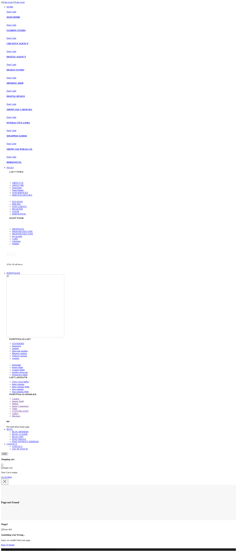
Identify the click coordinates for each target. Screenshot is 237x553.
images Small (18, 401)
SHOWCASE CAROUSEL (19, 109)
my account (17, 236)
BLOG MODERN (20, 432)
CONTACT (12, 444)
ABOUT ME (18, 185)
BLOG (10, 429)
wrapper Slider (18, 370)
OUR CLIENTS (19, 206)
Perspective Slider (20, 375)
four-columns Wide (20, 392)
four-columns (18, 389)
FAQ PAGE (17, 201)
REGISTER (17, 209)
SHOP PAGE (18, 229)
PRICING (16, 204)
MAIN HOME (13, 17)
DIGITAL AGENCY (16, 57)
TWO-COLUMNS (20, 382)
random (15, 348)
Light (14, 12)
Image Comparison (20, 406)
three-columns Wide (20, 387)
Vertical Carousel (19, 356)
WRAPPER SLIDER (17, 136)
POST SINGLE (19, 439)
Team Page (17, 188)
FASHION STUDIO (16, 30)
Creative (15, 399)
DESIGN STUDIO (15, 70)
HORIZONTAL (14, 162)
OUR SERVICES (20, 192)
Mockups (16, 416)
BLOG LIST (17, 436)
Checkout (16, 241)
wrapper (15, 358)
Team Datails (17, 190)
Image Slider (17, 367)
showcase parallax (20, 351)
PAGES (10, 167)
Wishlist (15, 244)
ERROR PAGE (19, 214)
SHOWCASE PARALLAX (19, 149)
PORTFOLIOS (13, 273)
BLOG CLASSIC (20, 434)
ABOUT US (17, 183)
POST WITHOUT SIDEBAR (25, 441)
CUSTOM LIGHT (20, 411)
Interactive (16, 346)
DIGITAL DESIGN (16, 96)
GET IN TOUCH (20, 449)
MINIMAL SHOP (15, 83)
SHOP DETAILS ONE (22, 231)
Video (14, 408)
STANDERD (18, 343)
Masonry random (19, 353)
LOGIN (15, 211)
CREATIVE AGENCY (18, 43)
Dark (9, 12)
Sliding (15, 404)
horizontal (16, 365)
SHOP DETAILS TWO (22, 234)
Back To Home (7, 545)
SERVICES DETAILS (22, 195)
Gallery (15, 413)
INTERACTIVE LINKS (18, 123)
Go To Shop (6, 477)
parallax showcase (20, 372)
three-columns (18, 384)
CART (15, 239)
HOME (10, 7)
